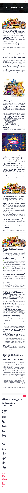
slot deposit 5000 (4, 458)
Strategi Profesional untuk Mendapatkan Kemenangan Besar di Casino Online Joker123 (13, 356)
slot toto (3, 475)
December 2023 (4, 434)
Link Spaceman (4, 445)
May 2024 (3, 432)
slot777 (3, 466)
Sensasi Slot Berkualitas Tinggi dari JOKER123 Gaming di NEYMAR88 (13, 31)
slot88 (3, 483)
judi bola (3, 478)
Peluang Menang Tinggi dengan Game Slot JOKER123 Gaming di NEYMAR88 (13, 153)
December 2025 (4, 416)
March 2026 (3, 415)
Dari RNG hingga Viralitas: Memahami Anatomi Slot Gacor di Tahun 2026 (12, 399)
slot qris (3, 463)
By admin (9, 30)
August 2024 (4, 429)
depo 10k (3, 472)
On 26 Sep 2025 (5, 30)
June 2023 (3, 438)
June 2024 (3, 431)
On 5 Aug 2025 (5, 100)
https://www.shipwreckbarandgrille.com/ (15, 385)
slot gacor (3, 459)
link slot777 (3, 444)
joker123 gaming (10, 200)
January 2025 (4, 425)
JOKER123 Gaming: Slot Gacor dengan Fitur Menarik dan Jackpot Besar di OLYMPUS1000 (13, 293)
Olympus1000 (4, 449)
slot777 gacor (4, 467)
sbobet (3, 450)
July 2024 (3, 430)
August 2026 (4, 411)
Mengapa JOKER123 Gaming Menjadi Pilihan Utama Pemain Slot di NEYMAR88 (13, 250)
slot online (3, 462)
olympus (3, 448)
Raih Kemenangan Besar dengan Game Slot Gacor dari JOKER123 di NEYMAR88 (13, 197)
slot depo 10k (4, 454)
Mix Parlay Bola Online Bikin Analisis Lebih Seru (8, 403)
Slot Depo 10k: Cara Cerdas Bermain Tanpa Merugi (9, 402)
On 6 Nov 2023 (5, 354)
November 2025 (4, 417)
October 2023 (4, 436)
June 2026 (3, 413)
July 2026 (3, 412)
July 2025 (3, 420)
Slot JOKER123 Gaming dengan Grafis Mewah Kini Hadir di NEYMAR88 (13, 101)
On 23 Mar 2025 (5, 248)
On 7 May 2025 (5, 195)
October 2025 (4, 418)
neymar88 (3, 447)
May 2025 (3, 422)
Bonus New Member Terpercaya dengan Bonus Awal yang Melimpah (11, 400)
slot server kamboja (5, 464)
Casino (3, 442)
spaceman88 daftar (4, 479)
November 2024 (4, 427)
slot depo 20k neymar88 (5, 456)
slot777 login (4, 468)
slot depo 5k (4, 457)
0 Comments (15, 30)
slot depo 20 (3, 476)
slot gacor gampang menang (5, 482)
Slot (12, 30)
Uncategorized (13, 354)
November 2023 (4, 435)
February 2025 (4, 424)
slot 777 (3, 452)
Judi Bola (3, 443)
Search (3, 393)
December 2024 (4, 426)
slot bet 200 (4, 453)
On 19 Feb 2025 (5, 291)
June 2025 (3, 421)
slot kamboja (4, 461)
